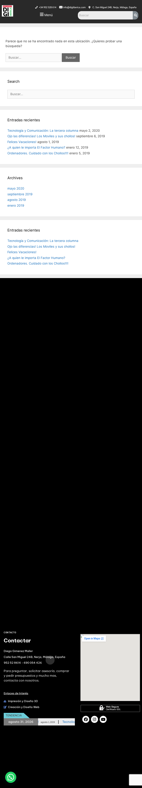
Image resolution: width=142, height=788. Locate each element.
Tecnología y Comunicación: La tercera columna (42, 130)
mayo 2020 (15, 188)
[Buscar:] (34, 57)
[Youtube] (103, 719)
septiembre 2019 (20, 194)
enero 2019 (15, 205)
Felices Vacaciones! (21, 142)
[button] (46, 14)
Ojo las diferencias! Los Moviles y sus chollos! (41, 136)
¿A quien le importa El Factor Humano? (36, 147)
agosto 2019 (16, 200)
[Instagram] (94, 719)
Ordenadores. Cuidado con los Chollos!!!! (37, 153)
